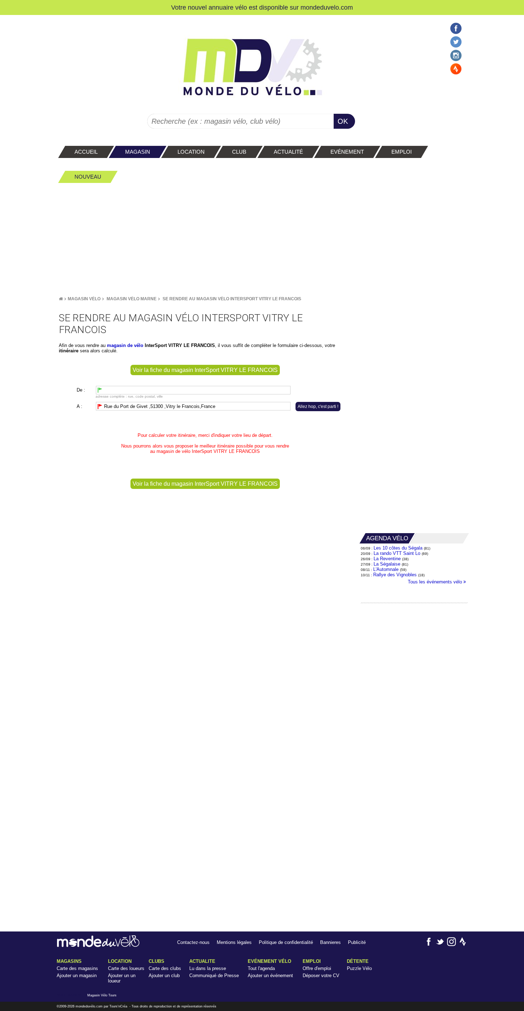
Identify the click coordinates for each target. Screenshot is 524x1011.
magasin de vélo (173, 451)
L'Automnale (386, 569)
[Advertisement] (262, 239)
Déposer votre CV (321, 975)
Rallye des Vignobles (395, 574)
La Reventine (388, 558)
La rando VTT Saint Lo (397, 553)
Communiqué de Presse (214, 975)
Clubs (156, 961)
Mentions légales (234, 942)
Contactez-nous (193, 942)
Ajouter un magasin (77, 975)
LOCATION (120, 961)
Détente (358, 961)
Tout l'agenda (261, 968)
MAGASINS (69, 961)
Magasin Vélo (84, 298)
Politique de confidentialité (286, 942)
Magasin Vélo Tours (102, 995)
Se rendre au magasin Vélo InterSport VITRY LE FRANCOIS (232, 298)
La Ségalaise (387, 564)
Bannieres (330, 942)
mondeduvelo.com (326, 7)
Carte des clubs (165, 968)
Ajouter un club (164, 975)
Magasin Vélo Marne (131, 298)
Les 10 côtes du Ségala (398, 548)
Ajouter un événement (270, 975)
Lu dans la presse (207, 968)
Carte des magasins (77, 968)
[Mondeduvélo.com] (98, 945)
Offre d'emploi (317, 968)
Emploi (312, 961)
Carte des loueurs (126, 968)
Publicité (357, 942)
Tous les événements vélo (435, 581)
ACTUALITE (202, 961)
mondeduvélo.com (89, 1006)
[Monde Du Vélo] (61, 298)
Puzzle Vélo (359, 968)
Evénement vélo (269, 961)
